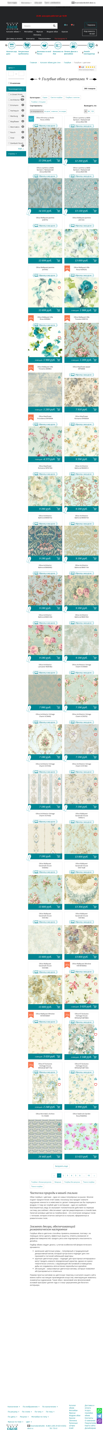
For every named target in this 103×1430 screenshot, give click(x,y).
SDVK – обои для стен (12, 26)
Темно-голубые (88, 1182)
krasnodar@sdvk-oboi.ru (84, 3)
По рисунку (13, 1411)
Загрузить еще (61, 1166)
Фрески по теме (15, 1422)
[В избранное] (59, 138)
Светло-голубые (56, 97)
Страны (11, 153)
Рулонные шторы (73, 1424)
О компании (90, 1420)
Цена (10, 67)
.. (84, 1175)
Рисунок (23, 1416)
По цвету (12, 1416)
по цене (47, 111)
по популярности (37, 111)
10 (89, 1175)
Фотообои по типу (39, 1416)
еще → (21, 148)
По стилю (26, 1411)
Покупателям (44, 38)
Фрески (72, 1413)
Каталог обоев (72, 1406)
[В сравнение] (59, 132)
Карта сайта (90, 1425)
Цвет (28, 1422)
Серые (45, 97)
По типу (38, 1411)
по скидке (62, 111)
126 (92, 111)
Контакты (30, 38)
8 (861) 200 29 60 (53, 1426)
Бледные (58, 1182)
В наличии (15, 83)
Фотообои (73, 1410)
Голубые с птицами (38, 102)
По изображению (30, 1406)
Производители (15, 89)
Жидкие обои (74, 1415)
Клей (71, 1428)
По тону (49, 1411)
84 (89, 111)
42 (86, 111)
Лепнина (37, 35)
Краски (72, 1418)
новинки (54, 111)
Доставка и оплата (14, 38)
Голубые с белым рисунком (41, 1182)
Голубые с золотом (73, 97)
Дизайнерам (90, 1428)
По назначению (49, 1406)
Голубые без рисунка (72, 1182)
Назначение (13, 1406)
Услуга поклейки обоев (89, 1413)
